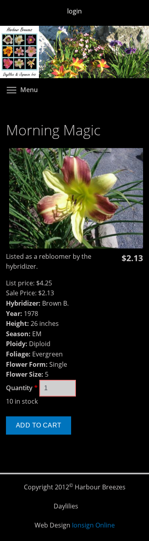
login (74, 11)
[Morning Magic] (76, 246)
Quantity (22, 387)
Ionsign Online (93, 525)
